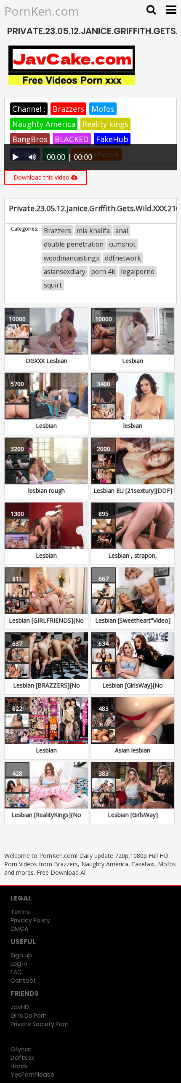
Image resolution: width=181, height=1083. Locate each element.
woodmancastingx (71, 258)
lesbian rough (46, 490)
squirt (53, 285)
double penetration (74, 244)
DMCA (19, 928)
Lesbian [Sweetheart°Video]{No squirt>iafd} (132, 624)
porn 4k (103, 271)
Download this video (42, 177)
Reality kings (105, 124)
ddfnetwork (123, 258)
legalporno (137, 271)
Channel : (28, 109)
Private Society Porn (40, 1024)
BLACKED (72, 139)
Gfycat (21, 1049)
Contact (23, 980)
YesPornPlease (32, 1074)
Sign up (21, 955)
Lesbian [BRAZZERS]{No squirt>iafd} (46, 689)
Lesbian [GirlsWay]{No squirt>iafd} (132, 689)
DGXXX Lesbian (46, 361)
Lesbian (132, 361)
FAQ (16, 972)
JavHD (20, 1007)
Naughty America (43, 124)
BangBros (30, 139)
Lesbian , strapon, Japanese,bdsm (132, 559)
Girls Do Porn (29, 1015)
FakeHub (112, 139)
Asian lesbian (132, 750)
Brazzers (68, 109)
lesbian (132, 426)
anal (121, 230)
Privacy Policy (30, 920)
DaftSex (22, 1057)
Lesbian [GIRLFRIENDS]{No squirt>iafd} (46, 624)
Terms (20, 912)
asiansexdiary (64, 271)
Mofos (102, 109)
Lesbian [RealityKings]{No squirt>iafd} (46, 819)
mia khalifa (93, 230)
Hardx (19, 1066)
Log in (19, 963)
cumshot (122, 244)
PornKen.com (41, 11)
